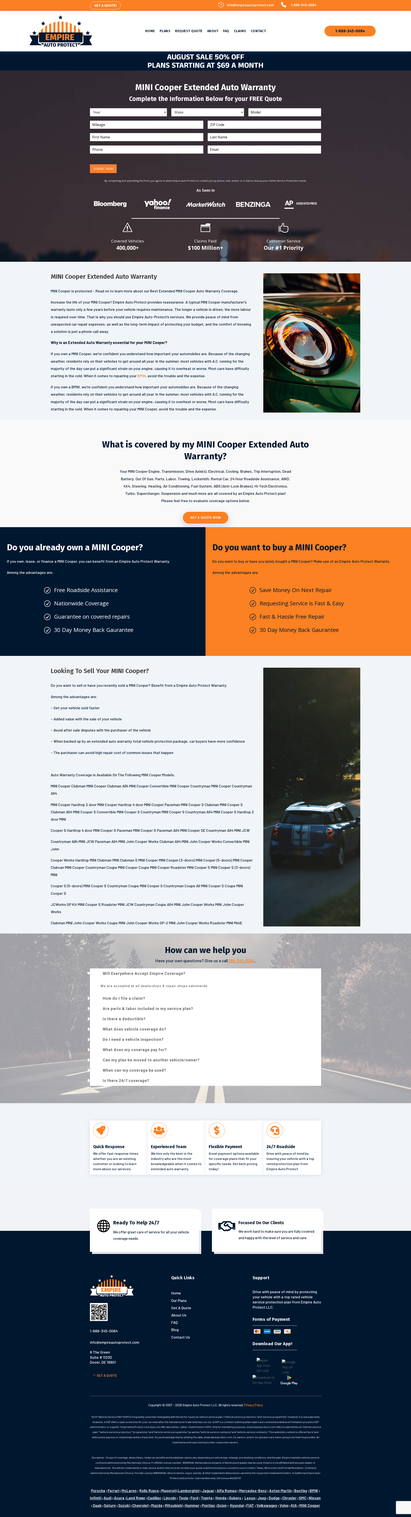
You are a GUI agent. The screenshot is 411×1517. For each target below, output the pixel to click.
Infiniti (95, 1498)
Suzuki (124, 1505)
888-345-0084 (242, 960)
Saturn (110, 1505)
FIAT (250, 1505)
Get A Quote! (105, 5)
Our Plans (179, 1300)
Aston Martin (280, 1490)
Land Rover (136, 1498)
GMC (302, 1498)
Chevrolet (140, 1505)
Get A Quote (107, 1375)
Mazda (156, 1505)
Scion (222, 1505)
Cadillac (154, 1498)
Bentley (300, 1490)
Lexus (249, 1498)
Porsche (98, 1490)
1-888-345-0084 (303, 5)
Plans (165, 31)
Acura (119, 1498)
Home (150, 31)
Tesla (183, 1498)
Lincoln (170, 1498)
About (213, 31)
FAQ (226, 31)
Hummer (192, 1505)
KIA (294, 1505)
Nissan (315, 1498)
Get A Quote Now (205, 517)
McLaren (129, 1490)
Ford (194, 1498)
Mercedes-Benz (253, 1490)
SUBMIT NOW (103, 169)
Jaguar (208, 1490)
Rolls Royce (149, 1490)
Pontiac (208, 1505)
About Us (178, 1315)
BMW (141, 375)
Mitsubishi (174, 1505)
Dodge (274, 1498)
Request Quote (189, 31)
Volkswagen (266, 1505)
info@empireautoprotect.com (250, 5)
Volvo (284, 1505)
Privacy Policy (253, 1405)
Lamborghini (189, 1490)
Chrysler (289, 1498)
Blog (175, 1329)
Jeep (262, 1498)
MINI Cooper (309, 1505)
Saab (97, 1505)
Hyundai (237, 1505)
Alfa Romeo (227, 1490)
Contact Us (180, 1337)
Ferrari (113, 1490)
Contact (258, 31)
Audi (108, 1498)
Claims (240, 31)
